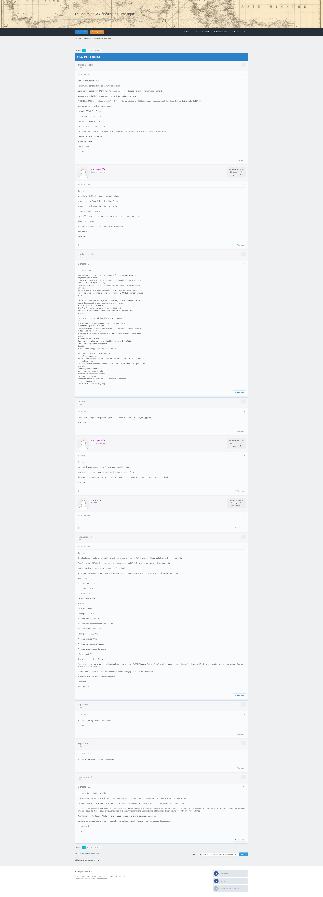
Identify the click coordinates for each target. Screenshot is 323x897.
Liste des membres (221, 32)
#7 (244, 546)
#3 (244, 264)
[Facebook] (216, 873)
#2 (244, 184)
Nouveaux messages (83, 38)
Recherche (206, 32)
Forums (195, 32)
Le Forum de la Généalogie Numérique (105, 13)
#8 (244, 714)
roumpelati (96, 500)
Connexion (82, 32)
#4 (244, 411)
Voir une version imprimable (88, 853)
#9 (244, 753)
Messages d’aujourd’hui (102, 38)
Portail (186, 32)
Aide (245, 32)
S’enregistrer (97, 32)
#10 (244, 787)
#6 (244, 515)
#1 (244, 74)
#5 (244, 456)
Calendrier (236, 32)
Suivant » (97, 51)
